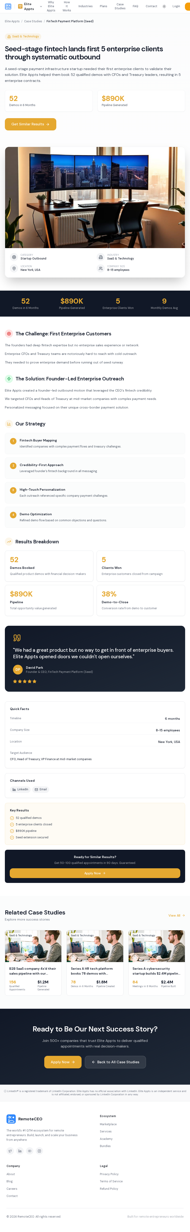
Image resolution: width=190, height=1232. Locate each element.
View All (174, 915)
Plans (103, 6)
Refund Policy (109, 1189)
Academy (106, 1139)
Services (106, 1131)
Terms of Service (111, 1181)
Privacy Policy (109, 1174)
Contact (151, 6)
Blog (9, 1181)
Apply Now (92, 873)
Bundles (105, 1146)
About (10, 1174)
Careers (11, 1189)
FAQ (135, 6)
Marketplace (108, 1124)
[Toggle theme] (164, 6)
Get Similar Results (27, 124)
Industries (86, 6)
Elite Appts (12, 21)
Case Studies (120, 6)
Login (176, 6)
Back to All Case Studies (118, 1062)
